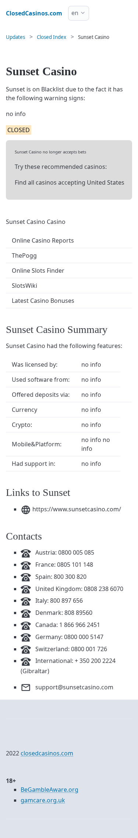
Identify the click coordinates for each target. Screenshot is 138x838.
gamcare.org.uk (43, 800)
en (74, 13)
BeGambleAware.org (49, 790)
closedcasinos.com (47, 753)
